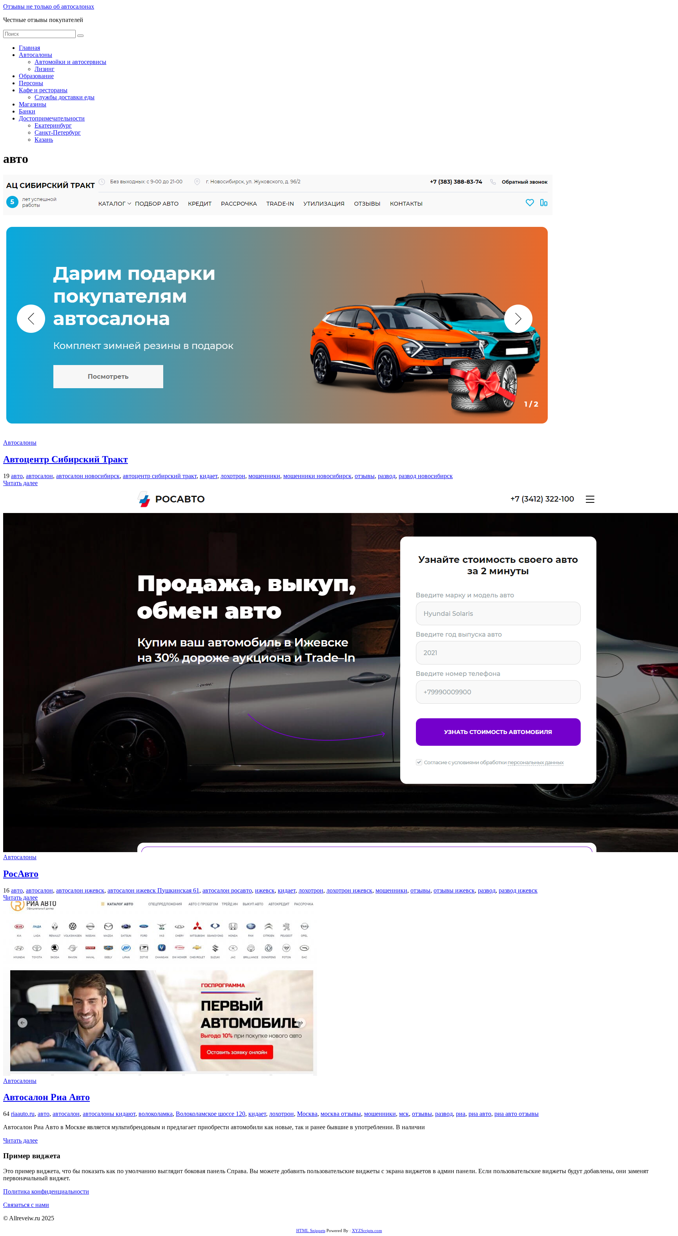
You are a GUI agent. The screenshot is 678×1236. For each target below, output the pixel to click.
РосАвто (20, 874)
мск (404, 1113)
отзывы (365, 476)
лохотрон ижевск (349, 890)
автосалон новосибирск (88, 476)
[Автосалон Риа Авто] (160, 1073)
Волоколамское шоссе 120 (210, 1113)
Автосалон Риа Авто (46, 1097)
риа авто (479, 1113)
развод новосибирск (426, 476)
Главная (29, 47)
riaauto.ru (23, 1113)
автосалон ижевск (80, 890)
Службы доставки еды (65, 97)
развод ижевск (518, 890)
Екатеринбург (53, 125)
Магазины (32, 104)
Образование (36, 76)
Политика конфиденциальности (46, 1191)
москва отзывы (341, 1113)
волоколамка (156, 1113)
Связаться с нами (26, 1204)
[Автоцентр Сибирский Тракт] (277, 435)
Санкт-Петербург (58, 132)
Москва (307, 1113)
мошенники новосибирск (317, 476)
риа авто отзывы (516, 1113)
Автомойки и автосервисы (70, 61)
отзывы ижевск (454, 890)
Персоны (31, 83)
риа (460, 1113)
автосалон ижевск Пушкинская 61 (153, 890)
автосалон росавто (227, 890)
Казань (44, 139)
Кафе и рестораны (43, 90)
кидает (208, 476)
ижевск (265, 890)
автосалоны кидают (109, 1113)
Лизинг (45, 69)
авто (17, 476)
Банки (27, 111)
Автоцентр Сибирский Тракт (65, 459)
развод (387, 476)
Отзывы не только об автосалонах (48, 6)
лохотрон (233, 476)
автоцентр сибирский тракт (160, 476)
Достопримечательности (52, 118)
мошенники (264, 476)
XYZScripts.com (367, 1230)
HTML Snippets (310, 1230)
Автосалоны (35, 54)
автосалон (39, 476)
